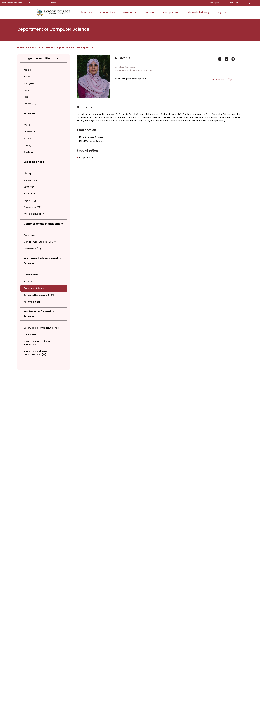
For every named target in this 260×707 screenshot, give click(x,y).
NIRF (31, 3)
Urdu (26, 90)
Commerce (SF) (32, 248)
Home (20, 47)
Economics (30, 193)
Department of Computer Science (56, 47)
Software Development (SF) (39, 295)
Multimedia (30, 334)
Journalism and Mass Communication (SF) (35, 353)
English (27, 76)
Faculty (30, 47)
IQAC (42, 3)
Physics (28, 124)
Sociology (29, 186)
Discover (149, 12)
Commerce (30, 235)
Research (129, 12)
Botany (27, 138)
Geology (28, 152)
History (27, 173)
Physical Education (34, 213)
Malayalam (30, 83)
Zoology (28, 145)
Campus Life (170, 12)
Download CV (219, 79)
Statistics (29, 281)
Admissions (234, 3)
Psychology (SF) (32, 207)
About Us (85, 12)
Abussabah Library (198, 12)
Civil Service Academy (12, 3)
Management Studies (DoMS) (40, 241)
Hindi (26, 96)
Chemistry (29, 131)
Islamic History (32, 180)
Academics (107, 12)
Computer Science (34, 288)
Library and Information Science (41, 327)
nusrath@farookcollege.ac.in (132, 78)
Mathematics (31, 274)
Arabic (27, 69)
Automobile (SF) (32, 301)
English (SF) (30, 103)
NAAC (53, 3)
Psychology (30, 200)
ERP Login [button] (214, 2)
